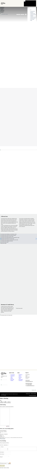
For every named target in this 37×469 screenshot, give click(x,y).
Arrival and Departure (3, 430)
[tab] (1, 402)
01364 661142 (28, 380)
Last (7, 449)
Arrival (5, 431)
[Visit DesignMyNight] (8, 426)
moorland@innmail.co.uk (29, 381)
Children (1, 436)
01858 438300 (30, 384)
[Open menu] (26, 14)
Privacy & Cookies (33, 393)
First (7, 448)
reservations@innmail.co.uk (30, 385)
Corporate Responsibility (32, 395)
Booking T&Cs (28, 393)
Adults (1, 435)
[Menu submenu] (30, 9)
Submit (2, 465)
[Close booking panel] (0, 400)
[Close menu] (24, 1)
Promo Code (2, 437)
